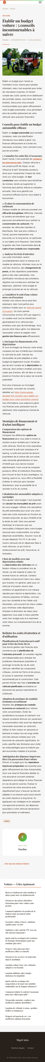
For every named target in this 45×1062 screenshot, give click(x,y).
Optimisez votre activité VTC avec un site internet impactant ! (20, 931)
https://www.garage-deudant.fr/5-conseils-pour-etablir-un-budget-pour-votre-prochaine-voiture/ (20, 396)
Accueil (5, 9)
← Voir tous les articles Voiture (15, 864)
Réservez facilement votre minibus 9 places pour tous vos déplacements (20, 893)
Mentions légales (18, 1048)
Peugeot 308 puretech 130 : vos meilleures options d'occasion (18, 1017)
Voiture (12, 9)
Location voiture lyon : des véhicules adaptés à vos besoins (20, 966)
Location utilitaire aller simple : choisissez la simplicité (18, 974)
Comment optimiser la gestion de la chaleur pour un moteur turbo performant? (20, 914)
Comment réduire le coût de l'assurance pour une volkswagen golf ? (22, 993)
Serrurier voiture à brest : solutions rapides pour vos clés (20, 923)
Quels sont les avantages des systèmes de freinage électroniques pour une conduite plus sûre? (21, 941)
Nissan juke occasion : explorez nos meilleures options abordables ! (20, 1001)
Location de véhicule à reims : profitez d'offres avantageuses (21, 1009)
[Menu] (40, 2)
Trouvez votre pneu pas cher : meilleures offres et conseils (17, 950)
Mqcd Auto (22, 1040)
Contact (30, 1048)
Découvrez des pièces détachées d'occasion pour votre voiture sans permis (19, 903)
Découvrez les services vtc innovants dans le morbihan (20, 958)
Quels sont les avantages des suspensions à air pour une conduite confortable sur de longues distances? (21, 984)
